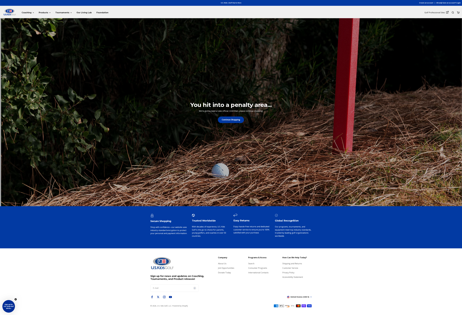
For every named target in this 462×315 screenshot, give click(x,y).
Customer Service (290, 268)
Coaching (27, 12)
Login (458, 3)
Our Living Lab (84, 12)
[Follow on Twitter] (158, 297)
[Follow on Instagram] (164, 297)
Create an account (426, 3)
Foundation (102, 12)
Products (43, 12)
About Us (222, 263)
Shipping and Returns (292, 263)
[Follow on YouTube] (170, 297)
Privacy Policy (288, 272)
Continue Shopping (231, 119)
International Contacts (258, 272)
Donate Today (224, 272)
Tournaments (62, 12)
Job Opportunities (226, 268)
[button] (8, 306)
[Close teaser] (15, 299)
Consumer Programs (257, 268)
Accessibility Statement (292, 277)
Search (251, 263)
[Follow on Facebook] (152, 297)
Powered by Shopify (180, 306)
